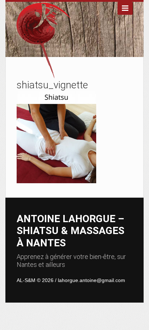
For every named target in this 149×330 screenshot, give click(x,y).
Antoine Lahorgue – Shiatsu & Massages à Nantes (70, 231)
